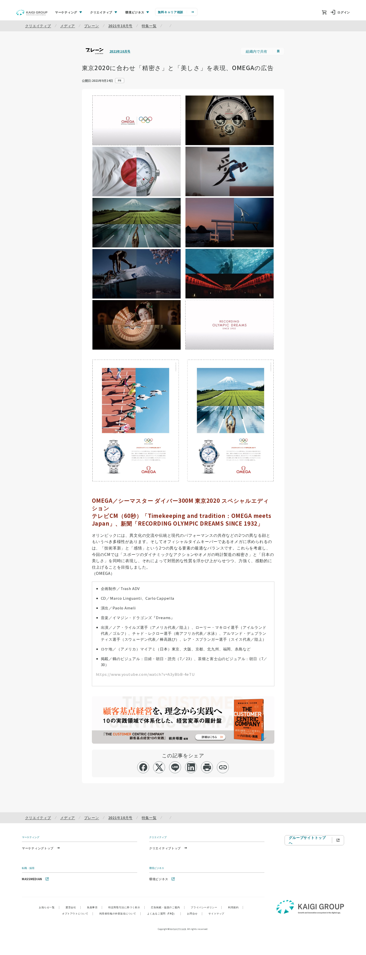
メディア (67, 25)
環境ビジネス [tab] (134, 12)
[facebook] (143, 767)
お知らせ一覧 (49, 907)
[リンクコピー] (223, 767)
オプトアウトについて (77, 913)
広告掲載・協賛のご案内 (168, 907)
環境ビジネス (158, 879)
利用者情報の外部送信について (120, 913)
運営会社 (73, 907)
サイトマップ (216, 913)
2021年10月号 (120, 25)
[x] (159, 767)
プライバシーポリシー (206, 907)
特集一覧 (149, 25)
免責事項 (94, 907)
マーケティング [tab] (66, 12)
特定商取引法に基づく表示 (126, 907)
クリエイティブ (38, 25)
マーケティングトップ (38, 848)
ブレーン (91, 25)
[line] (175, 767)
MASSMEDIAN (32, 879)
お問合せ (194, 913)
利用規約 (236, 907)
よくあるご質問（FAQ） (164, 913)
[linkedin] (191, 767)
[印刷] (207, 767)
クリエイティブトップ (165, 848)
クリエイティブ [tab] (101, 12)
